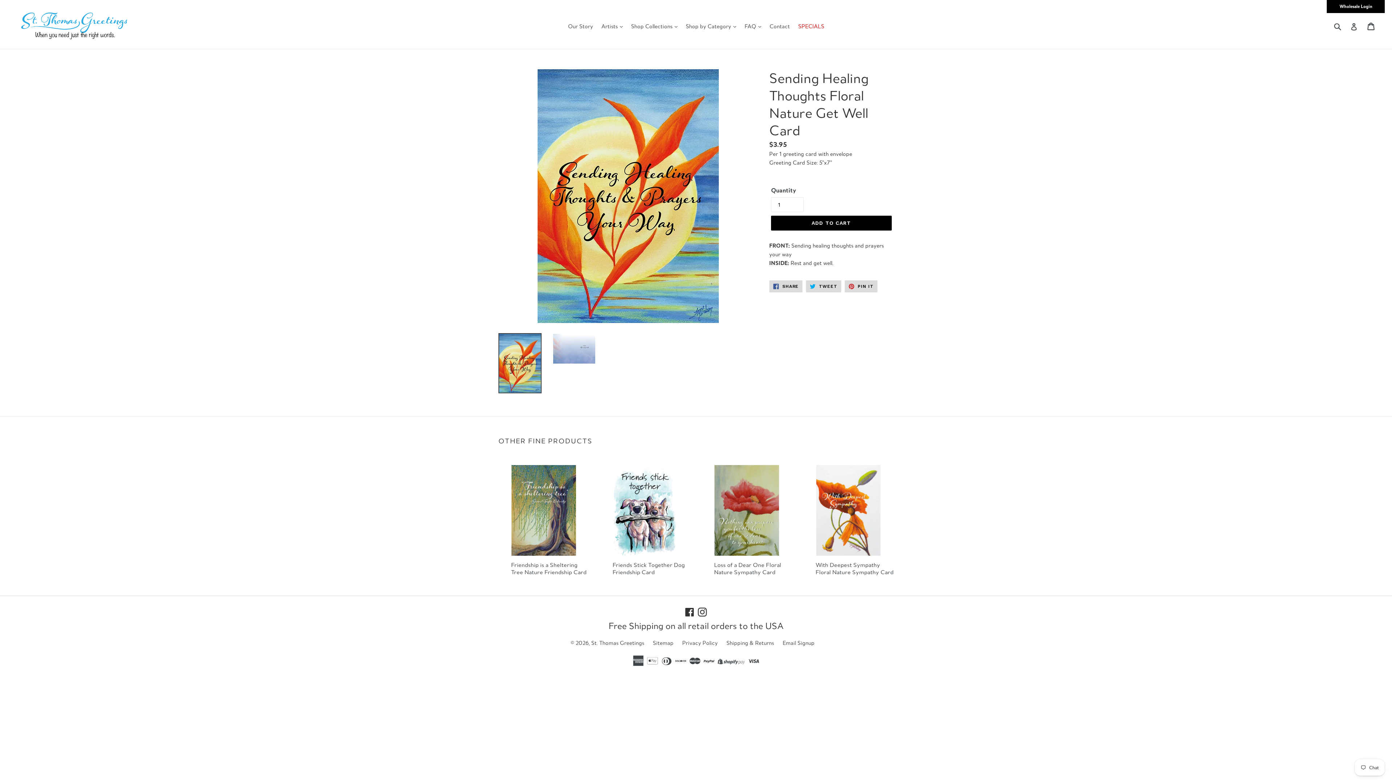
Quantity (783, 190)
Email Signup (799, 642)
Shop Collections (652, 26)
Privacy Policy (700, 642)
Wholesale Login (1355, 6)
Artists (610, 26)
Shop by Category (709, 26)
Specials (811, 26)
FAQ (751, 26)
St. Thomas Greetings (617, 642)
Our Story (580, 26)
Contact (780, 26)
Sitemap (663, 642)
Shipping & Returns (750, 642)
